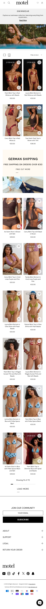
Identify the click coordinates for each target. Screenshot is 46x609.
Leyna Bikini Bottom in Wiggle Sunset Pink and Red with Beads (33, 374)
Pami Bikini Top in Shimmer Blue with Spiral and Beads (32, 469)
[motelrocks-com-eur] (22, 3)
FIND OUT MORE (23, 169)
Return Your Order (12, 549)
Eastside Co (32, 584)
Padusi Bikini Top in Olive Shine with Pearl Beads (33, 325)
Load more (23, 489)
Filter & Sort (35, 55)
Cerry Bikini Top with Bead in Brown (33, 233)
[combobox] (8, 2)
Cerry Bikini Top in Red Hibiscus (12, 139)
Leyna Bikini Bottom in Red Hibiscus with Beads (33, 94)
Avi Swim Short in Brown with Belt (12, 233)
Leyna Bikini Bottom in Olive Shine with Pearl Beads (12, 326)
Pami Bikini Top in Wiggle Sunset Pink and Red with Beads (12, 374)
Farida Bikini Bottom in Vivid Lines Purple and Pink (33, 279)
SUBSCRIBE (23, 519)
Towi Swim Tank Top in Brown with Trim (33, 139)
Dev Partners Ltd (32, 587)
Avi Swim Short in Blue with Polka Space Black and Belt (12, 469)
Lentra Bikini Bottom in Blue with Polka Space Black (12, 421)
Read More (23, 20)
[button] (19, 62)
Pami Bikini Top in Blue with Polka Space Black (33, 420)
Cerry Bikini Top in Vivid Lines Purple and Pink (12, 278)
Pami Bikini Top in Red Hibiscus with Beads (12, 94)
